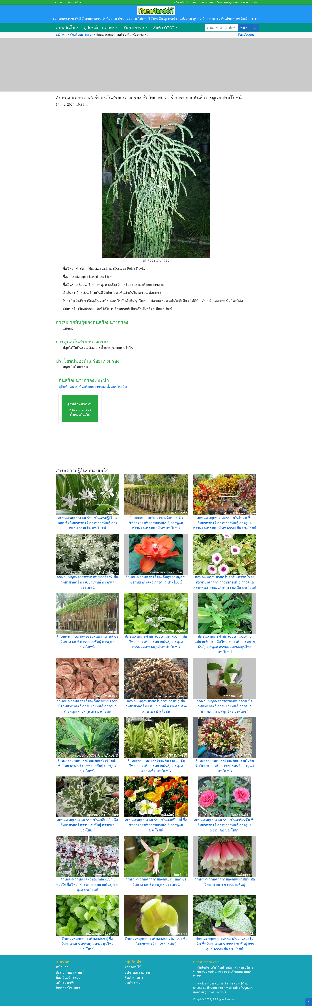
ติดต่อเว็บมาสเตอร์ (70, 972)
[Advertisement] (156, 64)
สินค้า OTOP (163, 27)
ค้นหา (244, 27)
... (255, 27)
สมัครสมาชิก (182, 2)
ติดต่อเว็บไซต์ (249, 2)
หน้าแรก (60, 2)
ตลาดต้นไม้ (65, 27)
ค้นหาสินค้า (75, 2)
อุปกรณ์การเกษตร (99, 27)
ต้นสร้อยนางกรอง (81, 34)
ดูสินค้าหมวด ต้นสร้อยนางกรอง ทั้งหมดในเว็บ (92, 387)
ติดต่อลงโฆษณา (68, 988)
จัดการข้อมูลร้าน (227, 2)
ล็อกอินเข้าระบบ (203, 2)
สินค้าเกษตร (133, 27)
